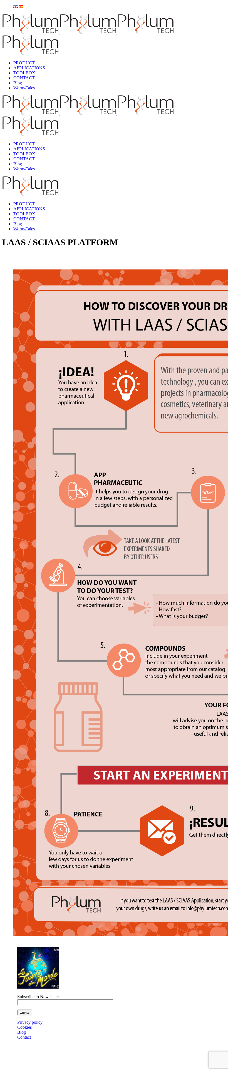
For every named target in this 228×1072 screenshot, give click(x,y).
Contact (24, 1037)
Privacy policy (30, 1022)
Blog (21, 1032)
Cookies (24, 1027)
